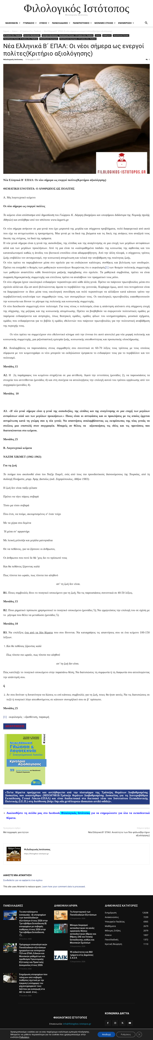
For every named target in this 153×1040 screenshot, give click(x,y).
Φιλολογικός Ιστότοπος (13, 59)
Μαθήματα (107, 35)
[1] (106, 267)
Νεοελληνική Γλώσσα (121, 35)
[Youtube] (130, 1023)
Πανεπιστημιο (81, 23)
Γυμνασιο (28, 23)
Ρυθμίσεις (24, 1037)
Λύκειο (14, 31)
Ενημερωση (125, 23)
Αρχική (6, 31)
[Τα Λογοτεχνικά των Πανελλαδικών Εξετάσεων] (61, 915)
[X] (122, 1023)
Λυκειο (43, 23)
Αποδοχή (106, 1034)
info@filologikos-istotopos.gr (77, 1023)
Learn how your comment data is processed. (63, 886)
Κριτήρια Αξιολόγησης (32, 35)
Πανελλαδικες (60, 23)
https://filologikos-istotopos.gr (36, 854)
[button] (146, 23)
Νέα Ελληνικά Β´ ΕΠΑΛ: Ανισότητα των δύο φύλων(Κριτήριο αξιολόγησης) (119, 834)
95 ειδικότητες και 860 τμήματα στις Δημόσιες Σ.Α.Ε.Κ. (81, 955)
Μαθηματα (11, 23)
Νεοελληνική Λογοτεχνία (48, 39)
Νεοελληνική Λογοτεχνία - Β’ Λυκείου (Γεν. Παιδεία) (78, 39)
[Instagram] (115, 1023)
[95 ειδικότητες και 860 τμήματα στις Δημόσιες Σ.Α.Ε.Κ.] (61, 955)
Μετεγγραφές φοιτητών (16, 832)
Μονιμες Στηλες (103, 23)
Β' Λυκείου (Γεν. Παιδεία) (30, 31)
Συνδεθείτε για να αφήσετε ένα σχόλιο (22, 880)
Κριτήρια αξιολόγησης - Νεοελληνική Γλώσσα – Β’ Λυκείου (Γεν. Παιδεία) (68, 35)
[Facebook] (108, 1023)
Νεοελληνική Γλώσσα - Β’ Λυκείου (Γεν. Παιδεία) (20, 39)
